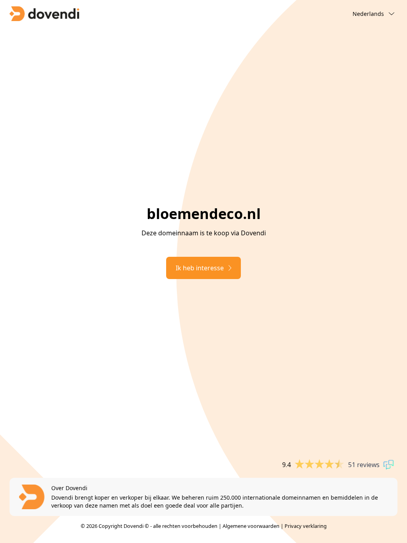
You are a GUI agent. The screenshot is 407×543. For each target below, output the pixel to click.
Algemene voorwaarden (251, 525)
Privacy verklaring (306, 525)
